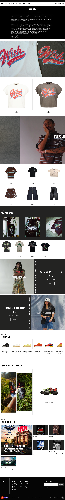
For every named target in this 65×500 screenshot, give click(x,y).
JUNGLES (54, 180)
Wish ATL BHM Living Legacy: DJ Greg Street (56, 453)
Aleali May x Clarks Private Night (55, 437)
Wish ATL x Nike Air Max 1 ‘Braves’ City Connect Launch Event (40, 453)
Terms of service (27, 497)
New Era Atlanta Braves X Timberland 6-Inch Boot (59, 351)
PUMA (49, 401)
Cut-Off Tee (16, 112)
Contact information (41, 497)
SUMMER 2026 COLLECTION (51, 279)
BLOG (16, 3)
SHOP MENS (19, 276)
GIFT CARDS (28, 3)
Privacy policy (20, 497)
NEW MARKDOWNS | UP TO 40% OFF (32, 0)
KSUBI (32, 180)
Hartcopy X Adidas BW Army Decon (16, 351)
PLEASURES (11, 180)
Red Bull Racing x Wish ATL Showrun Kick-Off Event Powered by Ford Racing (15, 448)
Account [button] (59, 3)
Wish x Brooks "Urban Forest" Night (7, 469)
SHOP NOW (32, 144)
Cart (63, 3)
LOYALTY (24, 3)
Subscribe (61, 484)
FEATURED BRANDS (12, 3)
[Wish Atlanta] (2, 3)
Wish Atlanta (55, 497)
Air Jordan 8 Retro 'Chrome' (5, 351)
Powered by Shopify (61, 497)
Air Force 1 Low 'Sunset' (38, 351)
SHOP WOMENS (46, 313)
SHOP (6, 3)
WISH (16, 111)
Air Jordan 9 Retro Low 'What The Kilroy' (48, 351)
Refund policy (14, 497)
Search (56, 3)
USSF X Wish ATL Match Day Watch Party (40, 437)
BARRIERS (6, 253)
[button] (2, 140)
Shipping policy (34, 497)
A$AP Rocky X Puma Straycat (49, 402)
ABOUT (20, 3)
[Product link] (16, 97)
